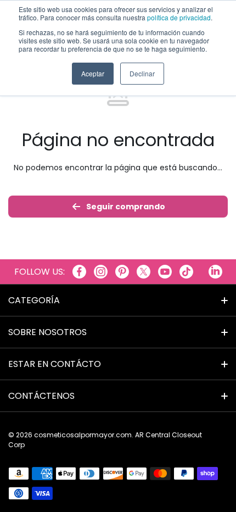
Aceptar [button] (92, 73)
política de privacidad (179, 17)
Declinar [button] (142, 73)
